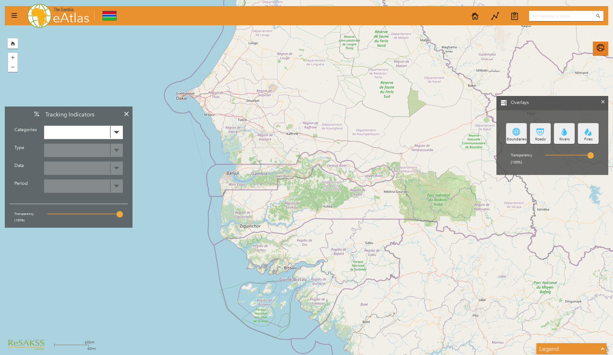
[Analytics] (495, 16)
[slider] (120, 214)
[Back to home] (475, 16)
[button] (14, 15)
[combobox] (83, 132)
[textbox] (561, 16)
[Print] (600, 48)
